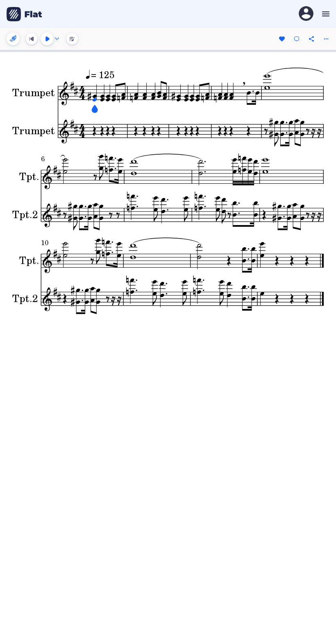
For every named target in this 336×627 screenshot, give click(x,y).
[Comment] (296, 39)
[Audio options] (57, 38)
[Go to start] (31, 39)
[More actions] (326, 39)
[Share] (311, 39)
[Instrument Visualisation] (72, 39)
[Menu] (324, 13)
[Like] (282, 39)
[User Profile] (306, 14)
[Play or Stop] (47, 38)
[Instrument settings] (13, 38)
